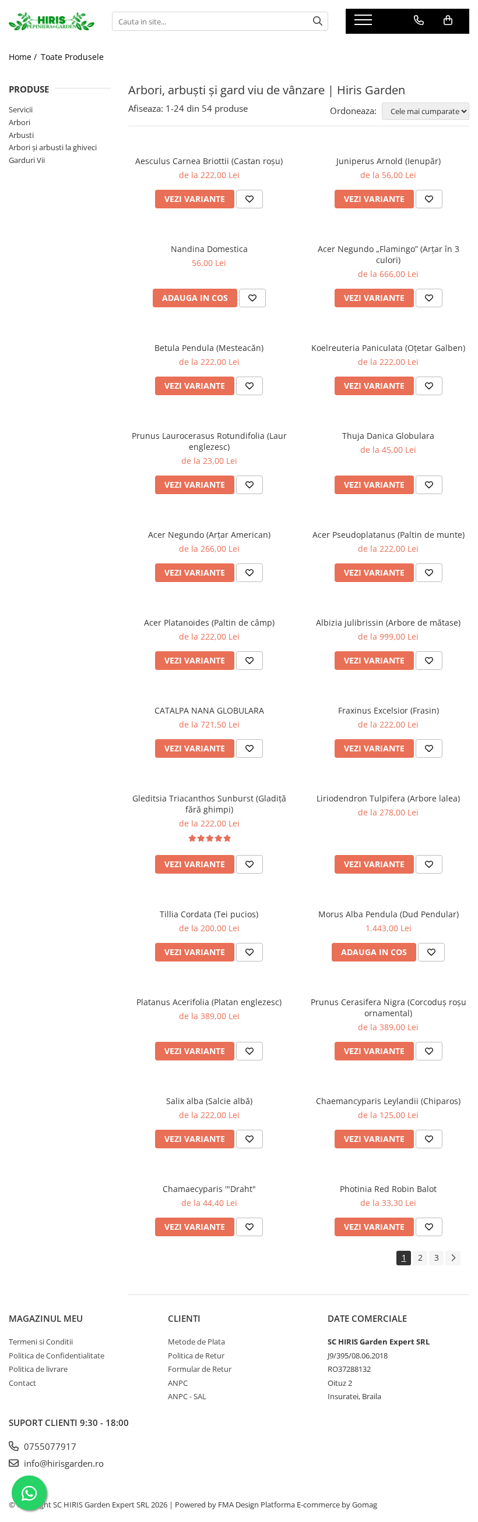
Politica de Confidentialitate (56, 1355)
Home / (24, 56)
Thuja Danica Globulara (388, 435)
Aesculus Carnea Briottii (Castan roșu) (209, 160)
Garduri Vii (27, 160)
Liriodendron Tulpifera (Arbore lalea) (388, 798)
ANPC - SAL (187, 1396)
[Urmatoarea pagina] (453, 1258)
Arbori (19, 122)
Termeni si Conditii (41, 1341)
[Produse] (364, 23)
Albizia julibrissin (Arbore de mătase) (388, 622)
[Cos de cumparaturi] (448, 20)
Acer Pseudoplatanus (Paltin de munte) (388, 534)
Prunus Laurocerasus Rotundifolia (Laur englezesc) (209, 441)
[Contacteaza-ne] (419, 20)
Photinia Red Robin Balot (388, 1188)
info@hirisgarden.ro (63, 1463)
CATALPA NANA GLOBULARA (209, 710)
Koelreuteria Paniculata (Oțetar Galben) (388, 347)
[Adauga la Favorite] (249, 199)
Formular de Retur (199, 1369)
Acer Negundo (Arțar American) (209, 534)
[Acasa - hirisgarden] (51, 21)
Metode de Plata (196, 1341)
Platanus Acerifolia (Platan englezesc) (209, 1001)
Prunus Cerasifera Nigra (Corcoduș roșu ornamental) (388, 1007)
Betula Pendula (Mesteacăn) (208, 347)
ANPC (178, 1383)
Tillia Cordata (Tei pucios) (209, 914)
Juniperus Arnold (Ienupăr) (388, 160)
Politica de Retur (196, 1355)
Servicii (21, 109)
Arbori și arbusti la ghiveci (53, 147)
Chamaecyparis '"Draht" (209, 1188)
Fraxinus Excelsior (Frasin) (388, 710)
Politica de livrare (38, 1369)
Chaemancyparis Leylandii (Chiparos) (388, 1100)
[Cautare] (317, 21)
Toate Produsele (72, 56)
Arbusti (21, 135)
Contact (22, 1383)
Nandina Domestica (209, 248)
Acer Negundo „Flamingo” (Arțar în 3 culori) (388, 254)
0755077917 (49, 1446)
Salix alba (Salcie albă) (209, 1100)
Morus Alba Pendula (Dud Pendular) (388, 914)
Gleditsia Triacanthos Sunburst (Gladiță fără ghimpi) (209, 804)
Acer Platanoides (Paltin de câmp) (209, 622)
